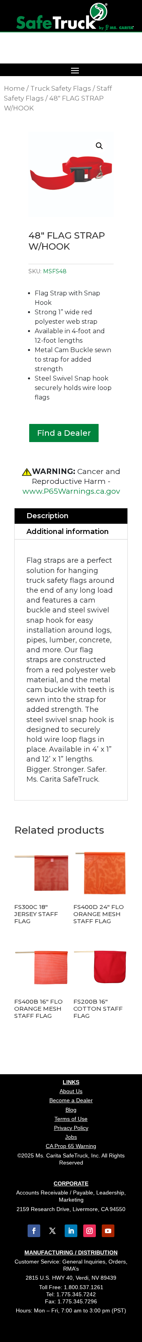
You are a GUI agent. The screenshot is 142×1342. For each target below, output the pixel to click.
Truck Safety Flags (60, 88)
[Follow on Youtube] (108, 1230)
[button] (99, 146)
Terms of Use (71, 1119)
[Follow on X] (52, 1230)
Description (47, 515)
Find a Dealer (64, 433)
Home (14, 88)
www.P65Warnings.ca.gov (71, 491)
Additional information (67, 531)
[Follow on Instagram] (89, 1230)
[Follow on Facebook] (34, 1230)
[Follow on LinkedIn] (71, 1230)
